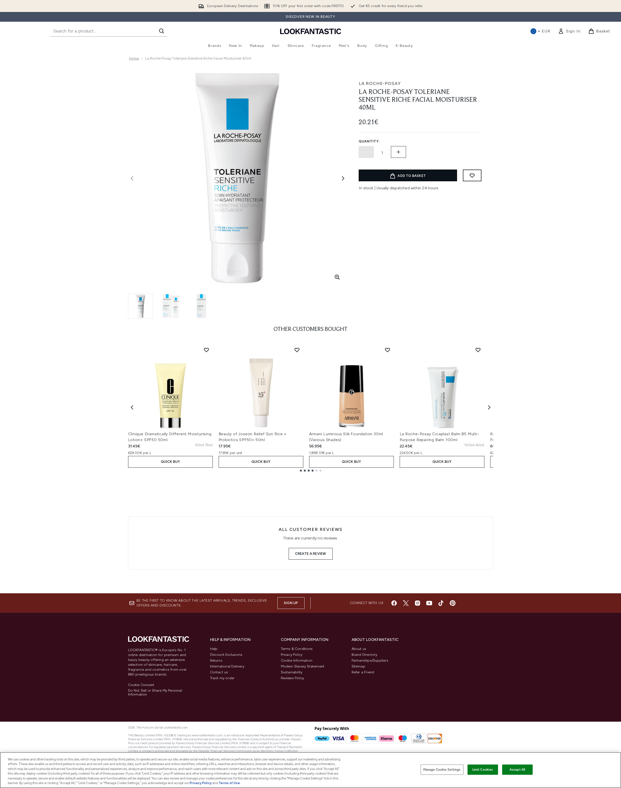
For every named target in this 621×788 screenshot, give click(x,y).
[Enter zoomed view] (337, 277)
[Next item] (489, 407)
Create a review (310, 554)
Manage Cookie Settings (442, 769)
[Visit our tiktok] (441, 603)
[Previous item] (132, 407)
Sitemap (358, 666)
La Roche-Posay (380, 83)
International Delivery (227, 666)
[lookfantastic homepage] (310, 31)
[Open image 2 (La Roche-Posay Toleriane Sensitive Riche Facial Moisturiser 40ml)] (171, 306)
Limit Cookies (482, 769)
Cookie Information (297, 660)
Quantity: (369, 141)
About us (359, 649)
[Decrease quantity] (366, 152)
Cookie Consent (141, 685)
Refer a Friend (363, 672)
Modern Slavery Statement (303, 666)
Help (214, 649)
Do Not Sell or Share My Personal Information (155, 693)
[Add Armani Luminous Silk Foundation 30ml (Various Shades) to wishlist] (387, 350)
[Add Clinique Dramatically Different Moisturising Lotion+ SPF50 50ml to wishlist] (206, 350)
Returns (216, 660)
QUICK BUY (170, 462)
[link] (569, 31)
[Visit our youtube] (429, 603)
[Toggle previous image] (132, 178)
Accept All (517, 769)
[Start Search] (161, 31)
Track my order (222, 678)
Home (134, 58)
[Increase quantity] (398, 152)
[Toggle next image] (343, 178)
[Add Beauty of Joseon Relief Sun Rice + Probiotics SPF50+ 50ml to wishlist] (297, 350)
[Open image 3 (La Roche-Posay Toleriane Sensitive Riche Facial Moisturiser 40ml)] (201, 306)
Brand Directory (364, 655)
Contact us (219, 672)
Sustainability (292, 672)
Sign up (291, 603)
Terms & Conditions (297, 649)
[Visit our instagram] (417, 603)
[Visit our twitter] (406, 603)
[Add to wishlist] (472, 175)
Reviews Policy (292, 678)
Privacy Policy (292, 655)
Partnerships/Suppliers (370, 660)
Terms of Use (229, 783)
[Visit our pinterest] (452, 603)
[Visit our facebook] (394, 603)
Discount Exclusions (226, 655)
